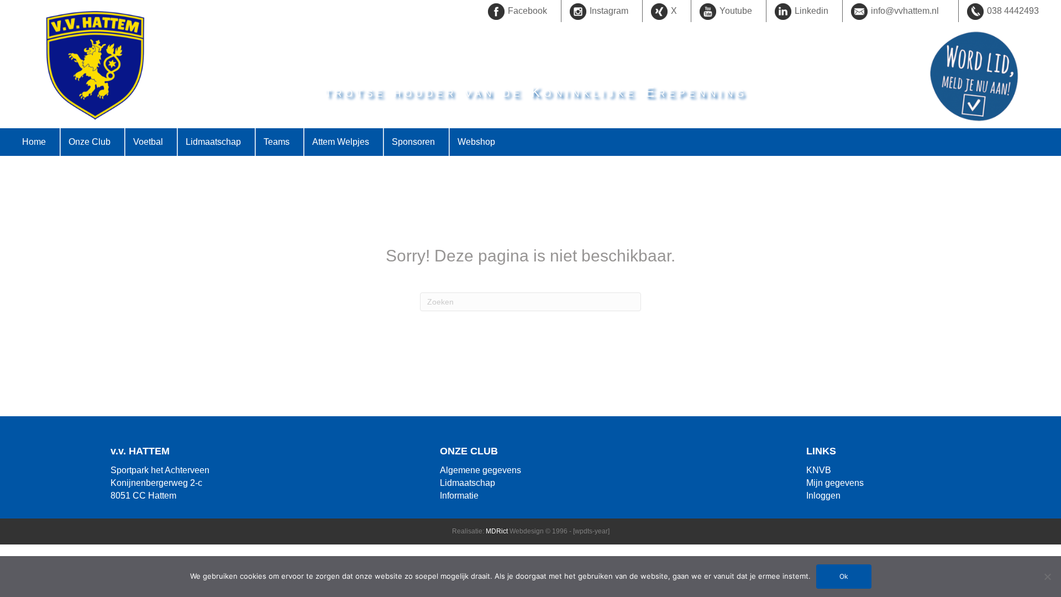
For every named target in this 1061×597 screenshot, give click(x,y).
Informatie (459, 495)
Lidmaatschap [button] (213, 141)
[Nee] (1047, 576)
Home (34, 141)
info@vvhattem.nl (905, 10)
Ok (843, 576)
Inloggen (823, 495)
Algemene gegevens (480, 470)
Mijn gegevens (835, 483)
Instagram (609, 10)
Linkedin (811, 10)
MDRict (497, 531)
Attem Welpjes (340, 141)
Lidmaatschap (467, 483)
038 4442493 (1013, 10)
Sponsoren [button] (413, 141)
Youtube (735, 10)
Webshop (476, 141)
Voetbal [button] (148, 141)
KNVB (818, 470)
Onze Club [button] (90, 141)
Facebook (527, 10)
